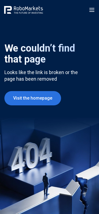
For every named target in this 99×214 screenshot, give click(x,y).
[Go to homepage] (23, 10)
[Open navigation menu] (92, 10)
